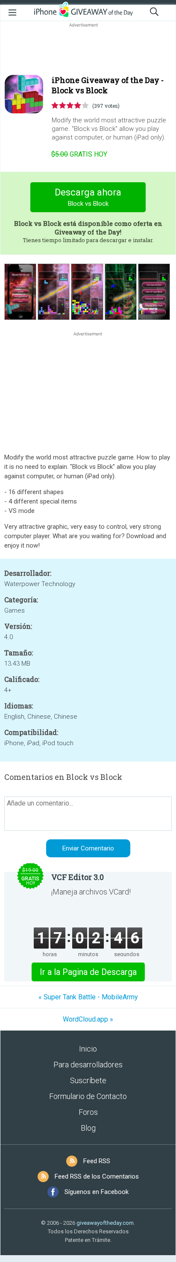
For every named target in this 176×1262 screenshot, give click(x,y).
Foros (88, 1112)
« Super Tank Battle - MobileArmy (88, 997)
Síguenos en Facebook (97, 1192)
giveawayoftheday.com (105, 1223)
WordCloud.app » (88, 1019)
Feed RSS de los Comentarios (97, 1176)
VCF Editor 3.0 (77, 877)
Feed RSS (96, 1161)
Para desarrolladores (88, 1064)
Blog (88, 1127)
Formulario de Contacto (88, 1096)
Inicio (88, 1048)
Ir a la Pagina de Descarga (88, 972)
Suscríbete (88, 1080)
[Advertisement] (88, 49)
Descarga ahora (88, 197)
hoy (79, 154)
